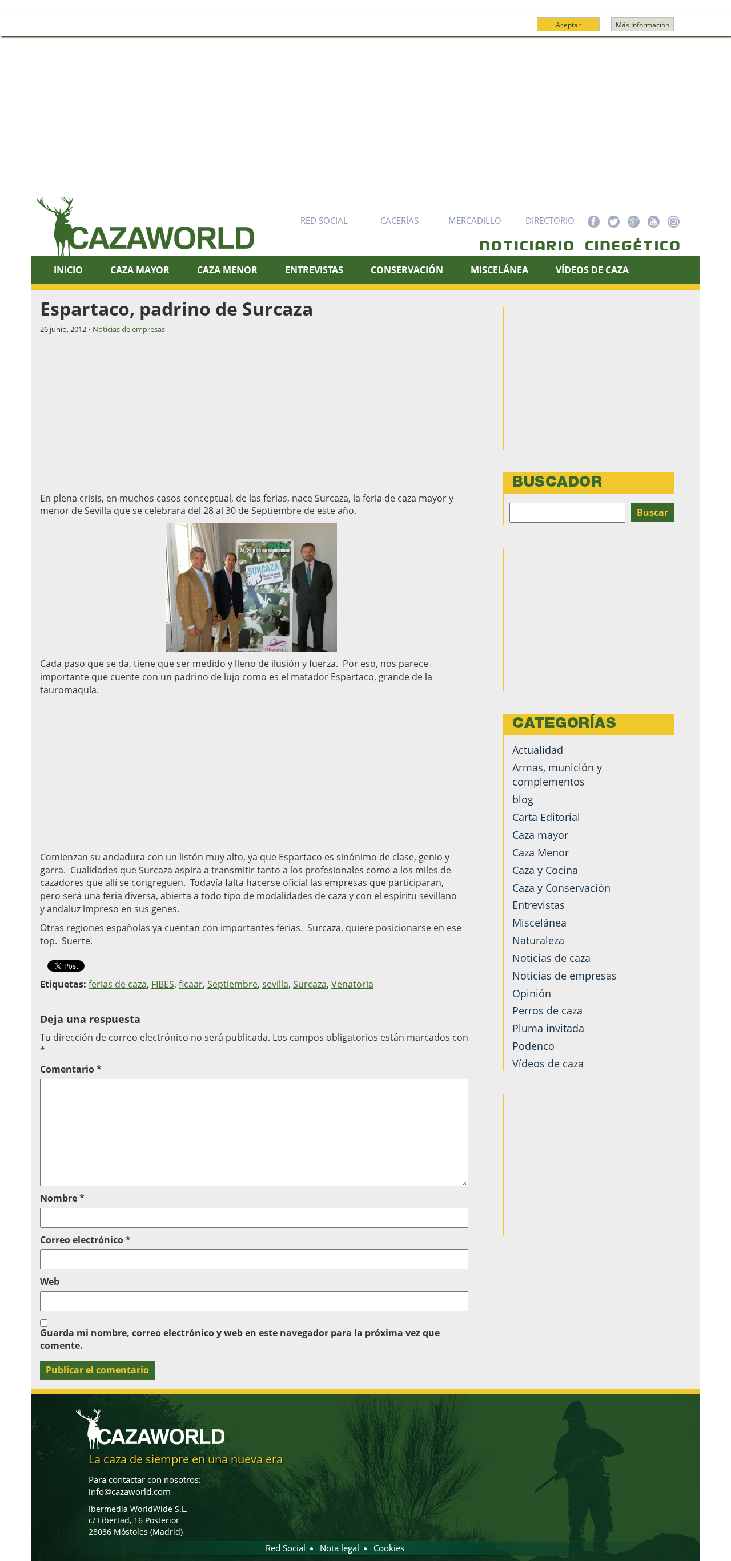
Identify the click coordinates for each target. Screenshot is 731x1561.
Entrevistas (314, 270)
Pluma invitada (548, 1028)
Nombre (62, 1198)
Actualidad (537, 750)
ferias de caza (118, 984)
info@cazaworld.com (130, 1491)
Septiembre (232, 984)
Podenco (533, 1046)
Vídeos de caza (592, 270)
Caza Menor (227, 270)
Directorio (550, 220)
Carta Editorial (546, 817)
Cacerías (399, 220)
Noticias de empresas (129, 329)
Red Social (324, 220)
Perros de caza (547, 1010)
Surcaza (310, 984)
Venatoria (352, 984)
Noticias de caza (551, 958)
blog (522, 799)
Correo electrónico (85, 1240)
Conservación (407, 270)
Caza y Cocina (545, 870)
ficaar (191, 984)
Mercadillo (474, 220)
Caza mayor (540, 835)
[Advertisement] (365, 122)
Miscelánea (499, 270)
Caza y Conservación (561, 888)
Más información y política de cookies (364, 30)
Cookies (388, 1548)
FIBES (162, 984)
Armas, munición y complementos (557, 774)
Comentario (71, 1069)
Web (49, 1281)
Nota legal (339, 1548)
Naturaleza (538, 940)
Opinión (531, 993)
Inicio (68, 270)
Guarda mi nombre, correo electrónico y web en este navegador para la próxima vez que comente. (240, 1339)
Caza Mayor (140, 270)
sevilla (275, 984)
